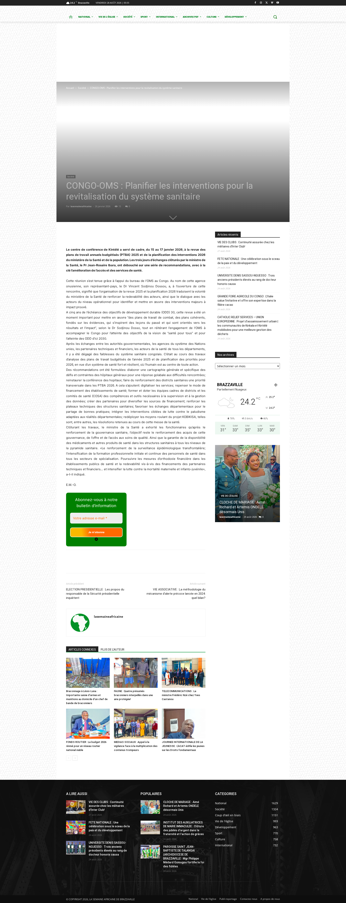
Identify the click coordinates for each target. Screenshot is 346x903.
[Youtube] (277, 3)
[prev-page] (68, 758)
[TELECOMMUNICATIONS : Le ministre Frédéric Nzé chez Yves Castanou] (183, 673)
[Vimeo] (272, 3)
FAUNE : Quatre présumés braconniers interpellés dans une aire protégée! (133, 695)
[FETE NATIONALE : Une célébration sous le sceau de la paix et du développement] (75, 827)
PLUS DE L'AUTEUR (112, 649)
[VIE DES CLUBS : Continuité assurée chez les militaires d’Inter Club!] (75, 807)
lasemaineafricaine (81, 206)
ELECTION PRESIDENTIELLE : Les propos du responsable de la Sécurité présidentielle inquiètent (95, 594)
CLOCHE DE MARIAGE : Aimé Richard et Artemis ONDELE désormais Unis (242, 507)
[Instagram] (261, 3)
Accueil (70, 88)
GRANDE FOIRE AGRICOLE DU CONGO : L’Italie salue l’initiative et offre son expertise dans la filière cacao (246, 300)
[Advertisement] (173, 52)
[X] (266, 3)
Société (82, 88)
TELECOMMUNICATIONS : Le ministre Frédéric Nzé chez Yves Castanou (181, 695)
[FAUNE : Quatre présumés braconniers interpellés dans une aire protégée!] (136, 673)
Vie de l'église (229, 495)
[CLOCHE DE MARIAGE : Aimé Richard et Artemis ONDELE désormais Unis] (247, 483)
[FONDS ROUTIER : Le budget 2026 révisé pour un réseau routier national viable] (88, 724)
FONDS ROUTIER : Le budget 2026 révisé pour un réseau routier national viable (86, 746)
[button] (275, 17)
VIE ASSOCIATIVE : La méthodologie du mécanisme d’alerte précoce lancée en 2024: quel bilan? (176, 594)
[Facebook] (255, 3)
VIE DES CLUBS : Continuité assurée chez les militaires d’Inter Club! (245, 244)
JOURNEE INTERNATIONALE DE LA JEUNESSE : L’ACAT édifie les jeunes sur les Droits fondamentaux (183, 746)
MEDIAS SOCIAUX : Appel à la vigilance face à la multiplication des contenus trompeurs (135, 746)
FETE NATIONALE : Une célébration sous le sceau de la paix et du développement (248, 261)
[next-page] (74, 758)
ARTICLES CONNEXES (82, 649)
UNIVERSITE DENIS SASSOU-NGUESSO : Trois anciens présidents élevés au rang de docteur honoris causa (246, 280)
